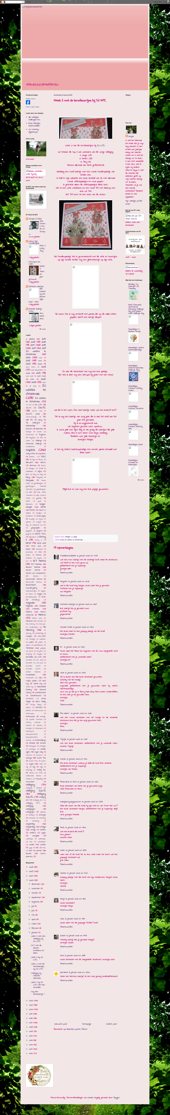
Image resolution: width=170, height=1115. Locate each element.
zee (37, 847)
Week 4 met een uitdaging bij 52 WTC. (38, 939)
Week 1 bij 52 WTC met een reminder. (38, 985)
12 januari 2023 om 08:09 (86, 604)
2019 (34, 348)
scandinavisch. (35, 695)
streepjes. (32, 746)
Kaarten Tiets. (40, 533)
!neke (62, 827)
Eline (27, 474)
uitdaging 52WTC (36, 791)
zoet (30, 850)
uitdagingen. (30, 812)
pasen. (28, 645)
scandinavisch (40, 692)
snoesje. (43, 716)
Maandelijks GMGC (135, 444)
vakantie (43, 812)
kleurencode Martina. (34, 582)
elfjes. (40, 471)
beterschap (30, 425)
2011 (31, 1049)
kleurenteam (31, 584)
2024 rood (29, 376)
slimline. (28, 710)
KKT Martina (39, 561)
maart (34, 923)
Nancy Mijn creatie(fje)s (34, 242)
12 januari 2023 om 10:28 (81, 713)
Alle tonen (43, 329)
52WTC (28, 407)
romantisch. (30, 678)
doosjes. (32, 468)
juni (33, 910)
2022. (40, 363)
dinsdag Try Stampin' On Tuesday (133, 286)
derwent (29, 462)
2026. (44, 382)
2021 (28, 360)
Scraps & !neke (35, 218)
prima (31, 651)
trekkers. (29, 779)
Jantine (63, 873)
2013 (31, 1040)
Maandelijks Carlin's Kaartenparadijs (136, 348)
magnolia (30, 603)
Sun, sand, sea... (42, 316)
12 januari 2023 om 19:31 (75, 918)
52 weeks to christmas (36, 389)
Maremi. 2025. (37, 618)
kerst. (28, 549)
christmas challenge (34, 443)
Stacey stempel (33, 722)
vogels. (43, 832)
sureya (29, 758)
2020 (28, 357)
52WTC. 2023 (37, 411)
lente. (44, 597)
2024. (32, 379)
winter (31, 844)
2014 (44, 339)
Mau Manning (30, 624)
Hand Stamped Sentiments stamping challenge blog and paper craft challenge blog (136, 309)
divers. (43, 465)
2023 (62, 539)
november (36, 888)
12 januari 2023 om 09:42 (74, 647)
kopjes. (43, 591)
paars (31, 642)
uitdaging (30, 785)
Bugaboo (42, 434)
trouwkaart (30, 781)
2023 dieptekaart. (37, 370)
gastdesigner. (41, 489)
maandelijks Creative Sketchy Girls (135, 426)
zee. (44, 848)
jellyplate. (29, 531)
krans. (31, 594)
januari (35, 932)
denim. (41, 459)
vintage (43, 826)
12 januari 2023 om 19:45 (76, 935)
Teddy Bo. (41, 770)
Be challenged (33, 422)
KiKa (40, 552)
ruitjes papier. (31, 680)
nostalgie (32, 639)
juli (33, 906)
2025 (43, 379)
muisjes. (29, 636)
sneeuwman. (39, 710)
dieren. (43, 462)
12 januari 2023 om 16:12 (75, 827)
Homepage (86, 1024)
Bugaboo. (32, 438)
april (34, 919)
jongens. (28, 534)
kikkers (28, 555)
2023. (28, 373)
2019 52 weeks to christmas (36, 351)
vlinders (43, 829)
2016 (44, 342)
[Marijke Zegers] (28, 103)
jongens (39, 530)
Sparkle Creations (35, 719)
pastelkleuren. (38, 645)
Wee (30, 842)
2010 (31, 1053)
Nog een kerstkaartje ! (37, 993)
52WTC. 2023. (33, 413)
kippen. (39, 558)
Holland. (28, 513)
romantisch (30, 674)
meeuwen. (42, 624)
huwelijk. (32, 519)
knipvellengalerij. (31, 588)
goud (39, 501)
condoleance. (30, 446)
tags (41, 767)
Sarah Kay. (30, 687)
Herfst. (32, 510)
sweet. (43, 761)
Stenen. (29, 740)
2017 (32, 345)
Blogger (116, 1097)
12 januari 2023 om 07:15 (87, 555)
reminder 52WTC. (33, 669)
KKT (27, 561)
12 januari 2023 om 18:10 (75, 898)
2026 (33, 382)
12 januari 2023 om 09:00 (83, 627)
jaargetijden (35, 528)
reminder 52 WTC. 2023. (34, 660)
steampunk (39, 728)
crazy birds (30, 453)
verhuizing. (35, 821)
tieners (31, 773)
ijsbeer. (28, 522)
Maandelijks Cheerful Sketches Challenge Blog (135, 368)
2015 (33, 342)
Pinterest (30, 648)
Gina (62, 955)
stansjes (29, 728)
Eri (61, 647)
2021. (40, 360)
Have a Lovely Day (43, 248)
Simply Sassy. (36, 704)
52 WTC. (101, 145)
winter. (43, 844)
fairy (41, 474)
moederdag (39, 633)
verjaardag (30, 823)
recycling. (29, 654)
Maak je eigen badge (32, 107)
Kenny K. (38, 540)
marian (63, 759)
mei (33, 914)
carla (62, 672)
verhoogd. (42, 815)
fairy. (28, 477)
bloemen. (39, 428)
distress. (33, 465)
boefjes (28, 432)
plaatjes (43, 648)
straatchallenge (40, 740)
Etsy (34, 474)
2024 (38, 373)
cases (28, 440)
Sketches (38, 707)
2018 (44, 345)
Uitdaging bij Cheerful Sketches (36, 976)
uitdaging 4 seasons (34, 788)
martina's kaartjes (67, 604)
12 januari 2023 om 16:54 (76, 850)
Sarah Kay (38, 683)
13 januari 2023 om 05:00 (79, 972)
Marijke (131, 136)
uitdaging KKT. (33, 803)
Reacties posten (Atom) (77, 1029)
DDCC (43, 456)
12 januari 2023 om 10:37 (77, 739)
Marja (62, 898)
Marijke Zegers (31, 99)
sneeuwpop (30, 713)
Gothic (28, 501)
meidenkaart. (33, 627)
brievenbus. (30, 435)
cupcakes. (42, 453)
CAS (41, 438)
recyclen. (40, 651)
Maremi (29, 611)
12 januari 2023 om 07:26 (78, 581)
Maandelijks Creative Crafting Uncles (135, 388)
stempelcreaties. (32, 737)
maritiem (40, 621)
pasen (41, 642)
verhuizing (42, 818)
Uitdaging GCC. (38, 800)
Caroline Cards (66, 627)
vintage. (33, 829)
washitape (29, 839)
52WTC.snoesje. (31, 417)
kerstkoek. (29, 552)
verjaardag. (30, 826)
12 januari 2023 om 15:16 (92, 801)
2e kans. (33, 386)
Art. (31, 420)
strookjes (42, 746)
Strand (32, 743)
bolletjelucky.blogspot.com (70, 801)
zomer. (29, 853)
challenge (39, 440)
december (36, 884)
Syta (31, 763)
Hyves (41, 519)
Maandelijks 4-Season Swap (134, 330)
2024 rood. (41, 376)
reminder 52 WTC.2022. (34, 663)
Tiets (40, 773)
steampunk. (30, 731)
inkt (44, 525)
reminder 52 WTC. (34, 657)
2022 (28, 364)
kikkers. (39, 555)
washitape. (42, 839)
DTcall (41, 468)
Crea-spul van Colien (34, 263)
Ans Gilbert (65, 713)
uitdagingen (30, 809)
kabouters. (32, 537)
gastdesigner (38, 483)
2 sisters (30, 339)
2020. (40, 358)
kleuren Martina (33, 567)
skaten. (28, 707)
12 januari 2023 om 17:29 (77, 873)
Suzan (62, 935)
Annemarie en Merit (68, 781)
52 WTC (29, 405)
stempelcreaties (31, 734)
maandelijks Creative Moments (135, 407)
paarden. (43, 639)
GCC (30, 492)
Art (44, 416)
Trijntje (63, 739)
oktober (35, 892)
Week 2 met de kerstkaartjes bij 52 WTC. (37, 966)
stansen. (39, 725)
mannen (42, 605)
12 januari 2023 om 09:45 (75, 672)
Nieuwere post (60, 1024)
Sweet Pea (41, 758)
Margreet (63, 581)
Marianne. (29, 621)
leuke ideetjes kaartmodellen (34, 124)
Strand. (43, 743)
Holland (41, 510)
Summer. (39, 755)
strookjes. (32, 749)
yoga (30, 848)
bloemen (29, 428)
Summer (29, 755)
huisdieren (29, 516)
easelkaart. (29, 471)
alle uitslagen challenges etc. (34, 118)
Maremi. (42, 615)
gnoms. (39, 498)
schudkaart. (30, 698)
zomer (39, 850)
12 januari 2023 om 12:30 (87, 781)
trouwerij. (39, 778)
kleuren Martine (33, 570)
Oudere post (111, 1024)
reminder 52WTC (33, 666)
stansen (28, 725)
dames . (32, 457)
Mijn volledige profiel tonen (134, 202)
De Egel (32, 459)
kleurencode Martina (34, 579)
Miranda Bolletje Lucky (35, 310)
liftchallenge (36, 600)
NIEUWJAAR (42, 636)
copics (30, 449)
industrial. (36, 525)
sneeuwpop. (30, 716)
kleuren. (36, 576)
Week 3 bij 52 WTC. (37, 958)
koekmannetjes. (31, 591)
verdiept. (32, 815)
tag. (34, 766)
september (37, 897)
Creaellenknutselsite (68, 555)
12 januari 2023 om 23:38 (75, 955)
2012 (31, 1044)
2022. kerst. (30, 367)
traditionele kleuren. (34, 776)
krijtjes (39, 594)
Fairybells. (30, 480)
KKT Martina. (36, 564)
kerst (28, 543)
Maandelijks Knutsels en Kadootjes (133, 462)
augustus (36, 901)
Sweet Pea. (33, 761)
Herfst (43, 507)
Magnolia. (29, 605)
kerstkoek (39, 549)
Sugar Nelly (38, 752)
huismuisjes (41, 516)
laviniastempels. (31, 597)
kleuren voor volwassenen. (36, 573)
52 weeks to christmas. (74, 539)
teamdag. (29, 770)
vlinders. (33, 832)
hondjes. (39, 513)
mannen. (36, 608)
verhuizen (32, 818)
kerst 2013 (41, 543)
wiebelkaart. (41, 842)
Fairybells (39, 477)
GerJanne (64, 972)
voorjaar (35, 835)
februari (35, 928)
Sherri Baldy (40, 701)
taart (41, 764)
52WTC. (42, 407)
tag (27, 767)
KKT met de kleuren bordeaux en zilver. (37, 949)
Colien (62, 850)
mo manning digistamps (34, 130)
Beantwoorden (66, 572)
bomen (39, 432)
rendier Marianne (33, 672)
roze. (40, 677)
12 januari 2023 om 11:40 (77, 759)
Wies (62, 918)
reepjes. (39, 654)
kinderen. (29, 558)
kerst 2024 (36, 546)
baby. (40, 420)
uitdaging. (29, 806)
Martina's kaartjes (36, 286)
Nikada (90, 1097)
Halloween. (29, 504)
